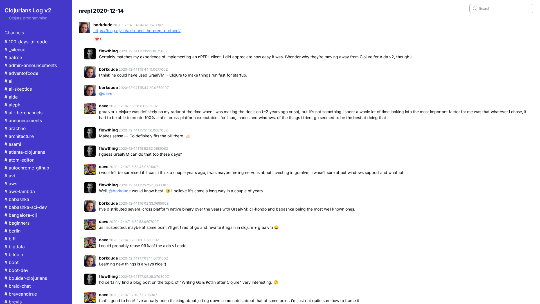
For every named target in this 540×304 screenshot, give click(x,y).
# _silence (14, 49)
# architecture (19, 136)
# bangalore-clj (20, 215)
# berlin (12, 231)
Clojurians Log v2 (27, 10)
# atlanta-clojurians (24, 152)
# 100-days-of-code (26, 41)
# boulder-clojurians (25, 278)
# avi (9, 175)
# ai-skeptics (18, 89)
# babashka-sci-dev (25, 207)
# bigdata (14, 246)
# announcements (23, 120)
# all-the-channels (23, 112)
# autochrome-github (26, 168)
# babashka (16, 199)
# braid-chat (17, 286)
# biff (10, 239)
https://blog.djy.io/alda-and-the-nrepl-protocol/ (137, 30)
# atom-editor (19, 160)
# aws (10, 183)
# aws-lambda (19, 191)
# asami (12, 144)
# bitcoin (13, 254)
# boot (11, 262)
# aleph (12, 105)
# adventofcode (21, 73)
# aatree (13, 57)
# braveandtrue (20, 294)
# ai (8, 81)
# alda (11, 97)
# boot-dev (16, 270)
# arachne (15, 128)
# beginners (17, 223)
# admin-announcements (30, 65)
